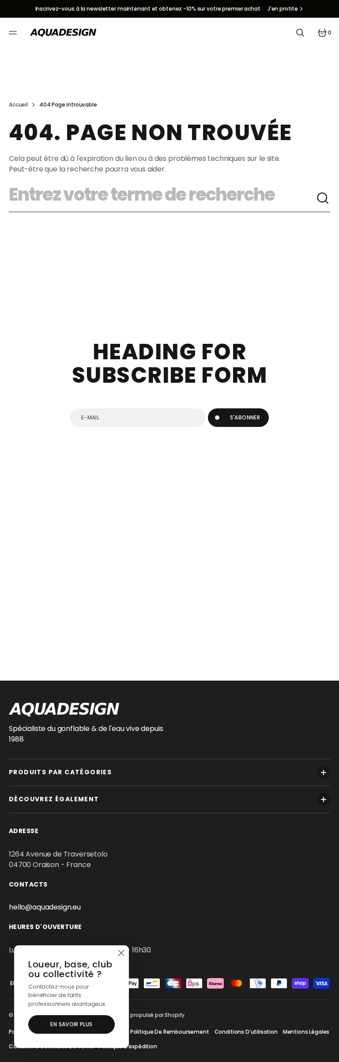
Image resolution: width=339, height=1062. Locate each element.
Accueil (18, 104)
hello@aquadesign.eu (45, 907)
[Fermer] (121, 953)
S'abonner (245, 417)
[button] (14, 32)
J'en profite (282, 8)
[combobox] (162, 198)
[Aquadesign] (63, 33)
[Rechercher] (323, 198)
